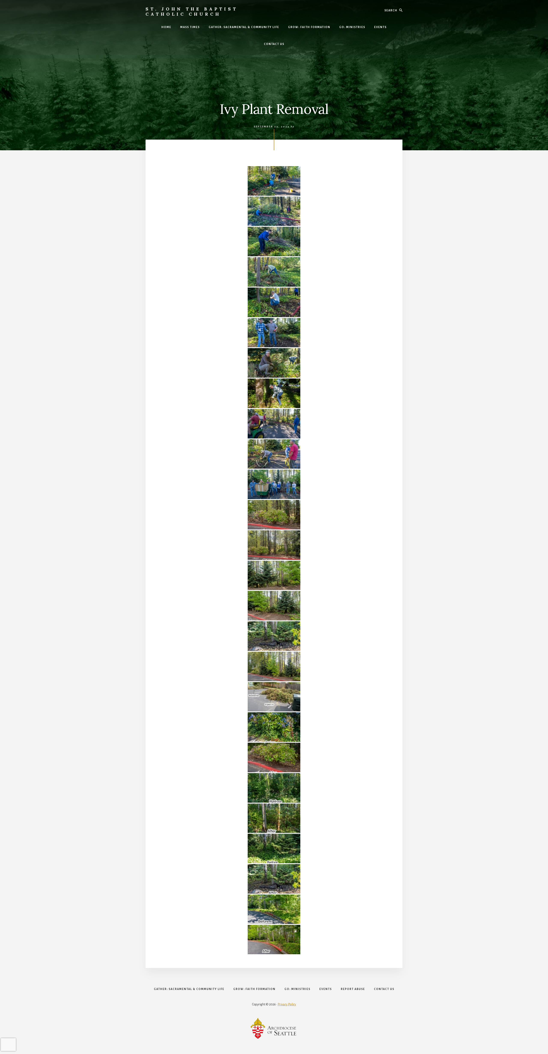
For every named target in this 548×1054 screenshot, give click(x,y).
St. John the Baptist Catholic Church (192, 11)
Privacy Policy (287, 1004)
